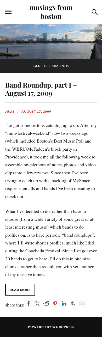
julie (10, 111)
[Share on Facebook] (28, 303)
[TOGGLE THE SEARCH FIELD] (94, 12)
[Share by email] (82, 303)
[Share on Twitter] (37, 303)
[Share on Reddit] (46, 303)
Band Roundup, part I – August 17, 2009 (41, 88)
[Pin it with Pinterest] (55, 303)
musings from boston (51, 11)
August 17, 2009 (36, 111)
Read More (20, 290)
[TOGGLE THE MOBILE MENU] (8, 12)
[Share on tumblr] (73, 303)
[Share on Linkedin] (64, 303)
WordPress (63, 327)
